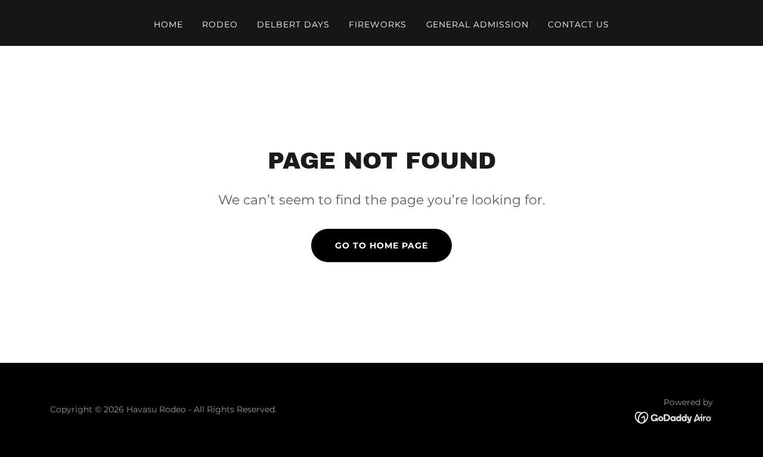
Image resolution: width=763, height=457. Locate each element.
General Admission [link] (477, 24)
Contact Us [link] (578, 24)
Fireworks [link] (378, 24)
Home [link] (168, 24)
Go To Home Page (381, 245)
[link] (674, 416)
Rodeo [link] (220, 24)
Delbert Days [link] (293, 24)
